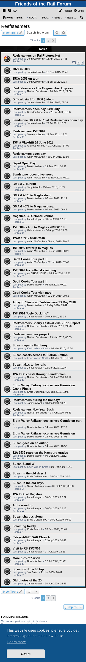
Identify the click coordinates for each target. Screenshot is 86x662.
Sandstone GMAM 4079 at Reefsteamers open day (48, 120)
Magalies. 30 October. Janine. (33, 216)
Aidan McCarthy (36, 156)
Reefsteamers (15, 26)
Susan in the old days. (28, 483)
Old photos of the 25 (27, 580)
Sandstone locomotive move (33, 174)
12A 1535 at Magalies (27, 494)
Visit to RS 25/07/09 (26, 548)
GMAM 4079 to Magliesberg (32, 195)
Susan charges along (28, 516)
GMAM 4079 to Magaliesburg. (33, 206)
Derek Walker (34, 166)
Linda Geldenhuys (37, 476)
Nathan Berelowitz (37, 91)
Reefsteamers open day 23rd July (36, 109)
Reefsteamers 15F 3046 (29, 131)
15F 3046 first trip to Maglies (33, 248)
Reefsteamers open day (29, 153)
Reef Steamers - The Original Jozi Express (43, 88)
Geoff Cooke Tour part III (30, 259)
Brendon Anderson (37, 112)
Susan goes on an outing (30, 443)
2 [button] (48, 41)
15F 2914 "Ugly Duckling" (31, 313)
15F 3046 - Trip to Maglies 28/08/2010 (38, 227)
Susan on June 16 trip (28, 569)
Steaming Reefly (24, 526)
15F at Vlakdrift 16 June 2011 (33, 142)
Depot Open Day (24, 163)
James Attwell (34, 316)
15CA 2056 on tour (26, 78)
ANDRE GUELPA (36, 273)
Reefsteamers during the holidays (36, 400)
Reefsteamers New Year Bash (33, 409)
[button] (53, 40)
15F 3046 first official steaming (34, 270)
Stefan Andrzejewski (38, 486)
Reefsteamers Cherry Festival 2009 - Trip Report (46, 323)
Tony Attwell (33, 187)
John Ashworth (35, 58)
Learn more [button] (16, 642)
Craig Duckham (35, 391)
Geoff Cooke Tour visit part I (33, 292)
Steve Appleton (35, 134)
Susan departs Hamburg (30, 345)
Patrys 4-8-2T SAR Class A (31, 537)
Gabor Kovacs (35, 230)
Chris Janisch (34, 529)
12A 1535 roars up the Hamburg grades (40, 452)
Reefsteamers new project (31, 334)
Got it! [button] (26, 654)
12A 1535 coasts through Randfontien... (40, 374)
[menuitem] (12, 10)
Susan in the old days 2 (29, 473)
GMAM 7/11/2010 (24, 184)
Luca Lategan (34, 219)
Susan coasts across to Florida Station (40, 355)
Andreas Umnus (36, 145)
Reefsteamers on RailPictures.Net (36, 55)
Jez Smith (32, 572)
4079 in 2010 (21, 69)
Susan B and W (23, 464)
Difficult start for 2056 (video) (33, 99)
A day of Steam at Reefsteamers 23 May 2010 (44, 302)
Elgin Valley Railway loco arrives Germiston (44, 433)
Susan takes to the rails (29, 364)
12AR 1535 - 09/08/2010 (29, 238)
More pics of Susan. (27, 558)
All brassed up (23, 505)
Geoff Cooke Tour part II (30, 281)
